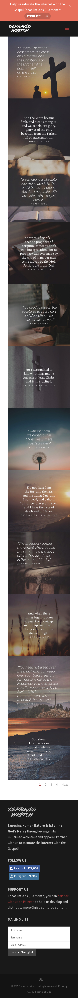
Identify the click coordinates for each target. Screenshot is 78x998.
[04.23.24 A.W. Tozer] (39, 97)
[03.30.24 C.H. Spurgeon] (39, 716)
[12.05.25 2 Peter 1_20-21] (39, 283)
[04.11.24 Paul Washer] (39, 345)
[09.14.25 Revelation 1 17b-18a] (39, 531)
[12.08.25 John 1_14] (39, 159)
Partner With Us (37, 16)
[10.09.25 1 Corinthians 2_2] (39, 407)
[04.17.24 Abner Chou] (39, 221)
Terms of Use (43, 992)
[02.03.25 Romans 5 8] (39, 778)
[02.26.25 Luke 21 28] (39, 654)
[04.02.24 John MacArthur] (39, 593)
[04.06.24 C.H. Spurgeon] (39, 469)
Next (65, 784)
